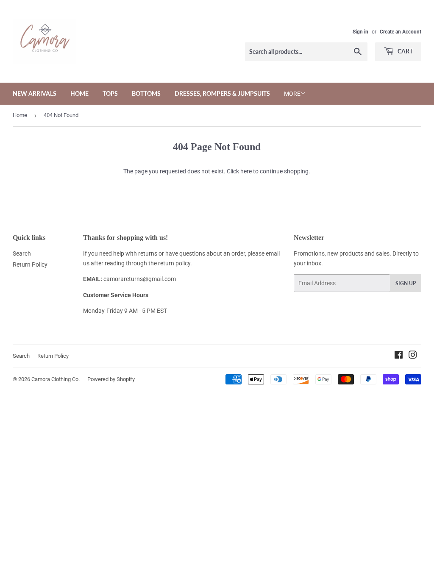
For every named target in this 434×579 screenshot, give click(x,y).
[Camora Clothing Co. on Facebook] (398, 356)
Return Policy (30, 264)
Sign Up (405, 283)
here (246, 171)
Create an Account (400, 32)
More (292, 93)
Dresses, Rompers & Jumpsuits (222, 93)
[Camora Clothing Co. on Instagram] (413, 356)
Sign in (360, 32)
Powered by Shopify (111, 379)
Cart (404, 51)
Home (79, 93)
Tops (110, 93)
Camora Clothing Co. (55, 379)
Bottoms (146, 93)
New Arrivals (34, 93)
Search (22, 253)
